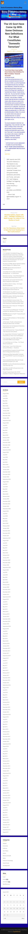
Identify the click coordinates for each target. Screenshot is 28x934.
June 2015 (5, 721)
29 (23, 911)
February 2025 (6, 437)
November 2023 (6, 474)
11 (10, 905)
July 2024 (5, 454)
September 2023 (7, 479)
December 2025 (6, 413)
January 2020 (6, 587)
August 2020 (6, 570)
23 (4, 911)
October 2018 (6, 623)
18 (10, 908)
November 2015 (6, 709)
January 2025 (6, 440)
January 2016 (6, 704)
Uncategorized (6, 865)
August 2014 (6, 746)
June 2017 (5, 663)
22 (23, 908)
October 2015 (6, 712)
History (4, 853)
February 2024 (6, 467)
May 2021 (5, 547)
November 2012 (6, 797)
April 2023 (5, 491)
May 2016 (5, 695)
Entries (5, 879)
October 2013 (6, 770)
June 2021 (5, 545)
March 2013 (5, 788)
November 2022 (6, 503)
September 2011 (7, 829)
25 (10, 911)
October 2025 (6, 418)
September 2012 (7, 802)
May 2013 (5, 783)
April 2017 (5, 668)
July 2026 (5, 396)
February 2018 (6, 643)
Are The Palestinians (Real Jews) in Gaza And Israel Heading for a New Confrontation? (14, 229)
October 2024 (6, 447)
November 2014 (6, 739)
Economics (5, 846)
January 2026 (6, 410)
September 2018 (7, 626)
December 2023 (6, 472)
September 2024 (7, 450)
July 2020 (5, 572)
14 (20, 905)
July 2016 (5, 690)
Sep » (23, 918)
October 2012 (6, 800)
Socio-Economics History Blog (11, 7)
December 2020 (6, 560)
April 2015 (5, 726)
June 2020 (5, 574)
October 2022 (6, 506)
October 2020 (6, 565)
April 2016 (5, 697)
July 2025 (5, 425)
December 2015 (6, 707)
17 (7, 908)
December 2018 (6, 619)
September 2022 (7, 508)
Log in (4, 876)
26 (14, 911)
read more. (7, 154)
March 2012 (5, 817)
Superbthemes (16, 931)
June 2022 (5, 516)
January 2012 (6, 822)
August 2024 (6, 452)
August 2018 (6, 628)
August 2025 (6, 423)
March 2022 (5, 523)
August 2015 (6, 717)
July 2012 (5, 807)
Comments (6, 881)
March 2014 (5, 758)
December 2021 (6, 530)
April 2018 (5, 638)
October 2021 (6, 535)
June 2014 (5, 751)
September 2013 (7, 773)
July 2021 (5, 543)
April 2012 (5, 815)
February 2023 (6, 496)
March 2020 (5, 582)
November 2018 (6, 621)
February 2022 (6, 525)
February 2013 (6, 790)
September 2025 (7, 420)
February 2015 (6, 731)
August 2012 (6, 805)
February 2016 (6, 702)
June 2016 (5, 692)
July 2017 (5, 660)
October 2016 (6, 682)
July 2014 (5, 748)
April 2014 (5, 756)
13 (17, 905)
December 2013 (6, 766)
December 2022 (6, 501)
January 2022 (6, 528)
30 (4, 915)
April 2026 (5, 403)
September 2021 (7, 538)
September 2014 (7, 744)
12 (14, 905)
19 (14, 908)
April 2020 (5, 579)
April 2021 (5, 550)
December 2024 (6, 442)
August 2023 (6, 481)
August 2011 (6, 832)
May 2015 (5, 724)
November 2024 (6, 445)
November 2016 (6, 680)
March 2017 (5, 670)
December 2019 (6, 589)
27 (17, 911)
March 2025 (5, 435)
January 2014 (6, 763)
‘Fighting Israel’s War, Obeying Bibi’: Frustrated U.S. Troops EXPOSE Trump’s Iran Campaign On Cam (13, 356)
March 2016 (5, 699)
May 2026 (5, 400)
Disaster (5, 843)
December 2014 (6, 736)
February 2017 (6, 672)
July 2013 (5, 778)
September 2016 (7, 685)
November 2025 (6, 415)
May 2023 (5, 489)
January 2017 (6, 675)
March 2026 (5, 405)
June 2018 (5, 633)
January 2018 (6, 646)
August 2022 (6, 511)
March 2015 (5, 729)
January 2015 (6, 734)
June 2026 (5, 398)
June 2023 (5, 486)
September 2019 (7, 596)
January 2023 (6, 498)
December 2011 (6, 824)
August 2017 (6, 658)
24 (7, 911)
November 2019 (6, 592)
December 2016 (6, 677)
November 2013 (6, 768)
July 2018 (5, 631)
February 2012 (6, 820)
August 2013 (6, 775)
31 (7, 915)
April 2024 (5, 462)
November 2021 (6, 533)
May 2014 (5, 753)
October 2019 (6, 594)
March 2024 (5, 464)
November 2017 (6, 650)
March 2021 (5, 552)
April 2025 (5, 432)
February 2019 (6, 614)
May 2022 (5, 518)
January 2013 (6, 792)
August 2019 (6, 599)
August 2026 (6, 393)
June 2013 (5, 780)
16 (4, 908)
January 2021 (6, 557)
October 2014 (6, 741)
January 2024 (6, 469)
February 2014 (6, 761)
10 (7, 905)
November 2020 (6, 562)
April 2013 (5, 785)
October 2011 (6, 827)
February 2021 (6, 555)
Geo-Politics (5, 850)
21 (20, 908)
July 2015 (5, 719)
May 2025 (5, 430)
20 (17, 908)
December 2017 (6, 648)
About (4, 242)
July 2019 (5, 601)
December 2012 (6, 795)
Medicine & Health (7, 855)
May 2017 (5, 665)
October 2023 (6, 476)
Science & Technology (8, 860)
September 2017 (7, 655)
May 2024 (5, 459)
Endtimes (5, 848)
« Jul (5, 918)
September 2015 (7, 714)
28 (20, 911)
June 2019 (5, 604)
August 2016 (6, 687)
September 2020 (7, 567)
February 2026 (6, 408)
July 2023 (5, 484)
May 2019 (5, 606)
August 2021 (6, 540)
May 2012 (5, 812)
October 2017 (6, 653)
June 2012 (5, 810)
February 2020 (6, 584)
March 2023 (5, 494)
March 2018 (5, 641)
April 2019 (5, 609)
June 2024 (5, 457)
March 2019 (5, 611)
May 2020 (5, 577)
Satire (4, 858)
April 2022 (5, 521)
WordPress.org (6, 884)
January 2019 (6, 616)
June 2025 (5, 427)
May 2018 (5, 636)
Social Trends (6, 863)
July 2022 (5, 513)
